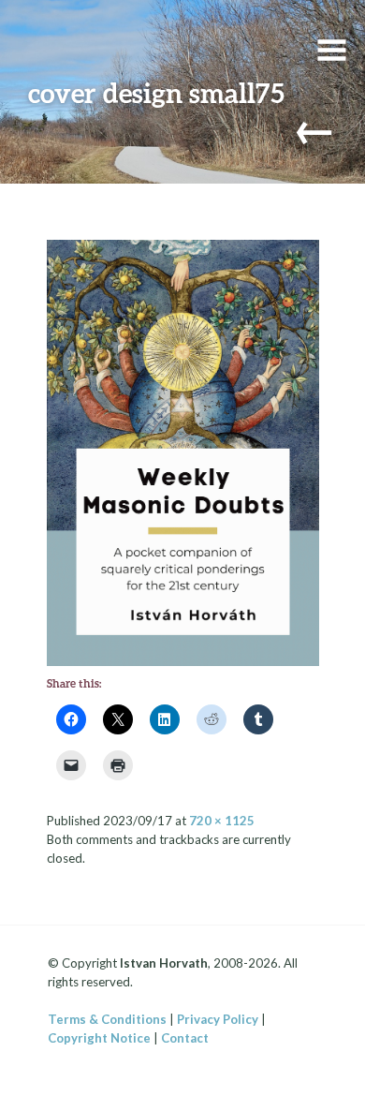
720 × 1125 (222, 820)
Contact (185, 1037)
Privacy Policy (217, 1019)
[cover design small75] (183, 450)
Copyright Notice (99, 1037)
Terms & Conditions (107, 1019)
